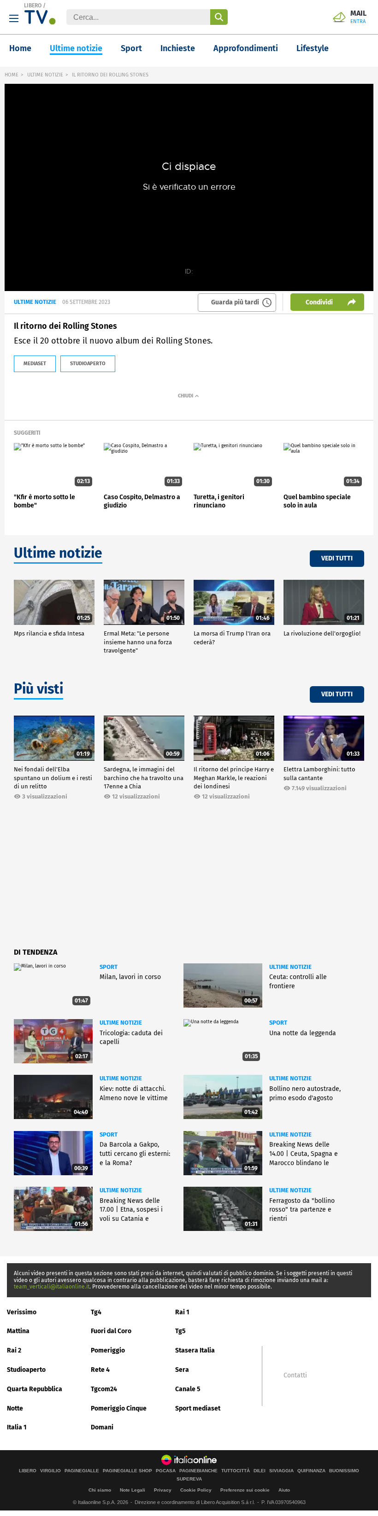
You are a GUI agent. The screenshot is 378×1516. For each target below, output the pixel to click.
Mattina (18, 1331)
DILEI (260, 1471)
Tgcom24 (104, 1389)
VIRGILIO (50, 1471)
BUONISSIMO (344, 1471)
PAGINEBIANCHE (198, 1471)
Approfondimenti (245, 48)
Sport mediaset (197, 1408)
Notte (15, 1408)
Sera (182, 1370)
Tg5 (180, 1331)
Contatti (295, 1375)
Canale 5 (188, 1389)
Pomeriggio (108, 1350)
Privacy (162, 1490)
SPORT (109, 966)
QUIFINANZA (311, 1471)
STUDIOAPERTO (88, 364)
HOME (11, 75)
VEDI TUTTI (337, 558)
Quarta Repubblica (34, 1389)
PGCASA (166, 1471)
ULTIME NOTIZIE (45, 75)
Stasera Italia (195, 1350)
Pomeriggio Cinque (119, 1408)
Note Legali (132, 1490)
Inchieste (177, 48)
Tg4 (96, 1312)
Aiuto (284, 1490)
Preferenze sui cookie (245, 1490)
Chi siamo (100, 1490)
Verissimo (21, 1312)
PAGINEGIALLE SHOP (127, 1471)
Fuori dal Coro (111, 1331)
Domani (102, 1427)
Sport (131, 48)
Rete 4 (100, 1370)
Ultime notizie (76, 48)
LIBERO (32, 5)
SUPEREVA (189, 1479)
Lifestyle (312, 48)
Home (20, 48)
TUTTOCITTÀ (235, 1471)
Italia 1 (17, 1427)
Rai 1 (182, 1312)
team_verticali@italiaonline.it (51, 1286)
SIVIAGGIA (281, 1471)
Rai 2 (14, 1350)
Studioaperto (26, 1370)
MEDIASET (35, 364)
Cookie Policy (196, 1490)
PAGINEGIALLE (82, 1471)
